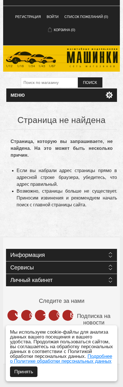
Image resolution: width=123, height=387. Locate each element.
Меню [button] (18, 95)
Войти (53, 17)
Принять (23, 371)
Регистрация (28, 17)
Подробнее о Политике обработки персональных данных (61, 359)
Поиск (90, 82)
